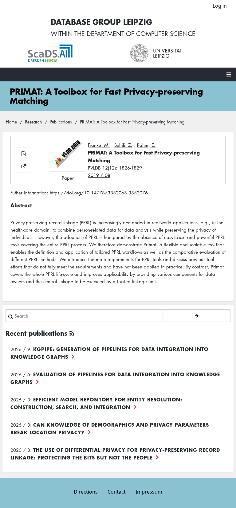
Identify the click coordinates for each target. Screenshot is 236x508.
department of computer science (141, 33)
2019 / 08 (99, 175)
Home (11, 122)
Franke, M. (99, 145)
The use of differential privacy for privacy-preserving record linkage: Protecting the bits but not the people (115, 453)
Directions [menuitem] (86, 491)
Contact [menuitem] (117, 491)
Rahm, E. (146, 145)
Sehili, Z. (123, 145)
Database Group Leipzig (101, 21)
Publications (61, 122)
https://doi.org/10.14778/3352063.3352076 (99, 193)
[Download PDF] (23, 153)
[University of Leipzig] (175, 53)
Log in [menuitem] (220, 5)
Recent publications (36, 333)
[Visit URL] (23, 166)
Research (33, 122)
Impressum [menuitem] (149, 491)
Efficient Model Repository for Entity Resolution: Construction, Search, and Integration (96, 403)
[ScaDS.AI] (73, 53)
